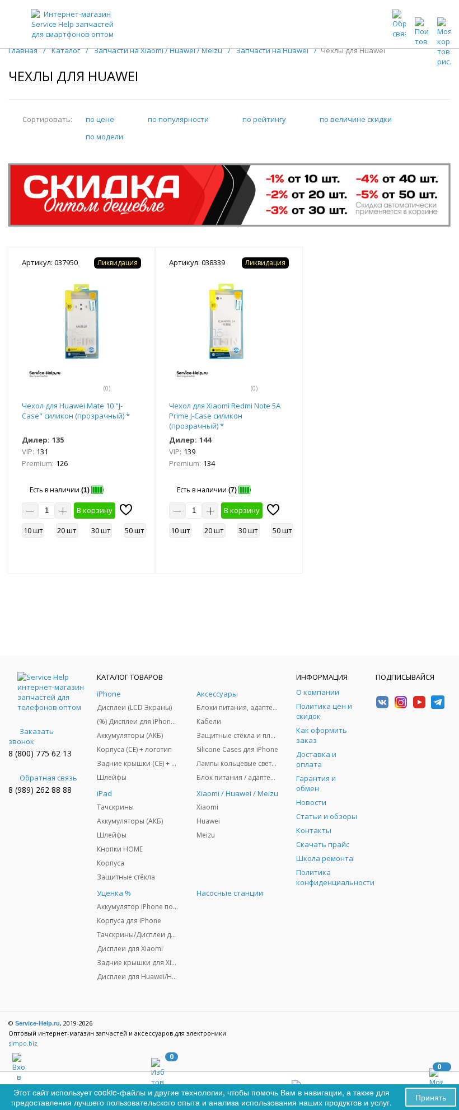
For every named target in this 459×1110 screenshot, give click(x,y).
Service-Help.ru (37, 1023)
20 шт (67, 530)
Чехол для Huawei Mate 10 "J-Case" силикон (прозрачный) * (76, 411)
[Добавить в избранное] (126, 509)
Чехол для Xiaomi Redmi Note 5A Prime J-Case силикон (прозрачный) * (224, 416)
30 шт (101, 530)
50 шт (134, 530)
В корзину (95, 510)
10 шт (33, 530)
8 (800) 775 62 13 (40, 753)
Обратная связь (48, 778)
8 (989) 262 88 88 (40, 789)
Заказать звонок (31, 736)
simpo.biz (23, 1043)
